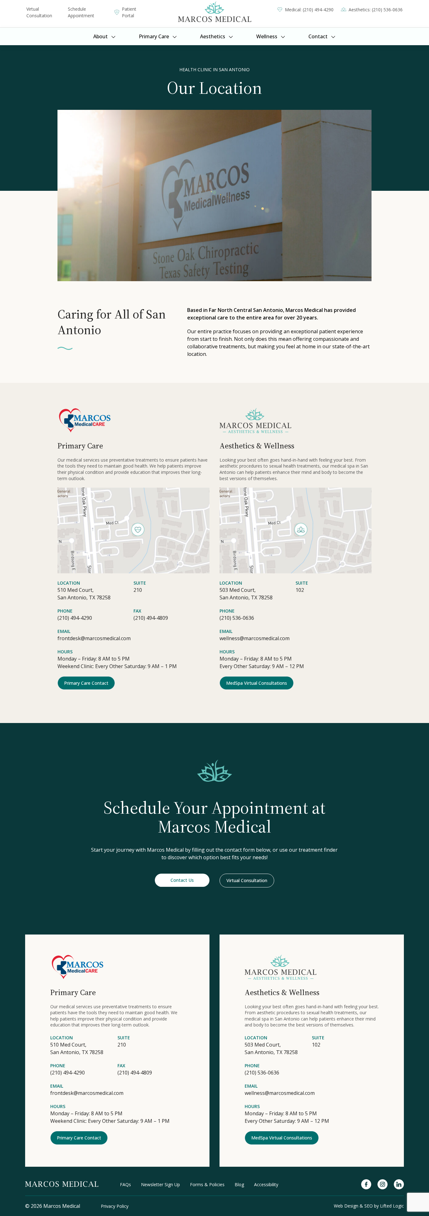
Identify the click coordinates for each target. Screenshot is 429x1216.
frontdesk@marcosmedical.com (94, 638)
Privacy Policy (114, 1206)
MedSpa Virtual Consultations (256, 683)
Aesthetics (212, 36)
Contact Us (182, 880)
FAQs (125, 1184)
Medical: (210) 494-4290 (309, 10)
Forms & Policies (207, 1184)
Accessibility (266, 1184)
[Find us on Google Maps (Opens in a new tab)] (133, 530)
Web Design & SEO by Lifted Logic (369, 1206)
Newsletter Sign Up (160, 1184)
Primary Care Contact (86, 683)
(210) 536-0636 (237, 617)
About (100, 36)
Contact (318, 36)
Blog (239, 1184)
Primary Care (154, 36)
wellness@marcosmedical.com (255, 638)
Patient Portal (129, 12)
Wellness (266, 36)
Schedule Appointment (81, 12)
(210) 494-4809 (150, 617)
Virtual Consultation (39, 12)
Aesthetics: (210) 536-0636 (376, 10)
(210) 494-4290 (74, 617)
